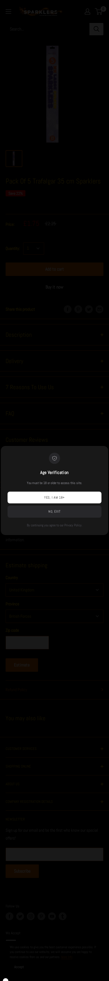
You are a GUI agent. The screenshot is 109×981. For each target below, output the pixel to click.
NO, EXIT (54, 511)
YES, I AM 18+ (54, 497)
